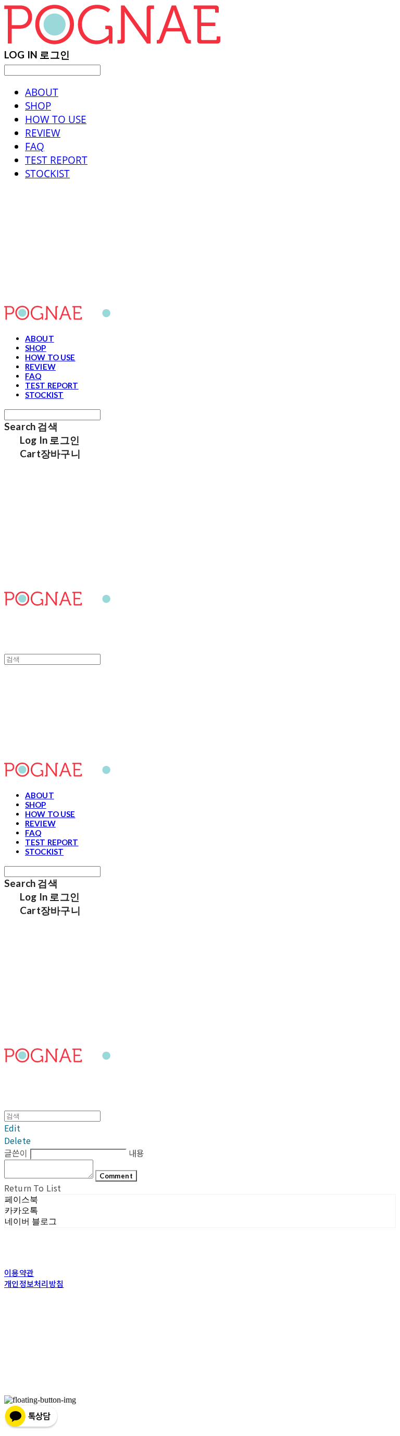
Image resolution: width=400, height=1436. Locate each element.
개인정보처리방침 (34, 1283)
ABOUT (41, 92)
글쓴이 (16, 1153)
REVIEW (42, 133)
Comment (116, 1176)
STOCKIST (47, 173)
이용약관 (19, 1272)
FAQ (34, 146)
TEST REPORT (56, 160)
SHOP (38, 106)
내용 (136, 1153)
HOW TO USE (55, 119)
